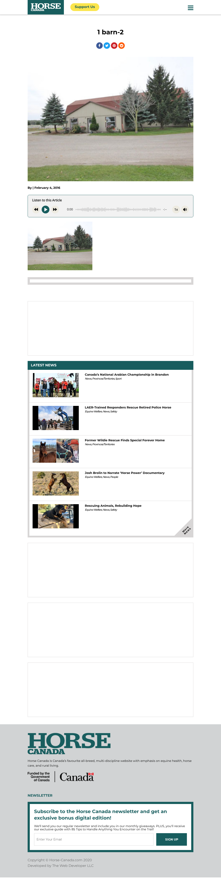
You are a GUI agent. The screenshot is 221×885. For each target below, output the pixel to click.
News (88, 378)
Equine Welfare (93, 411)
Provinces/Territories (103, 378)
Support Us (85, 7)
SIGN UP (171, 839)
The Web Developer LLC (73, 866)
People (114, 477)
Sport (118, 378)
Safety (113, 411)
